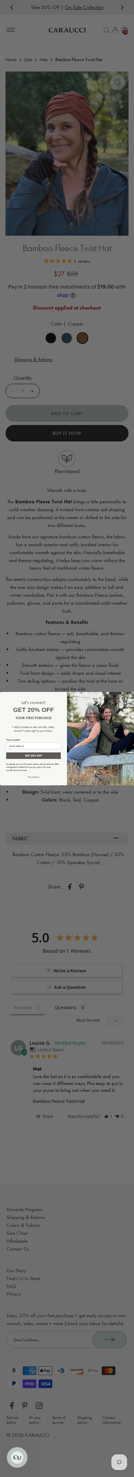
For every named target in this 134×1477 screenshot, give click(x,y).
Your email (13, 739)
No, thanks (34, 777)
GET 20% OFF (33, 756)
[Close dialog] (130, 695)
